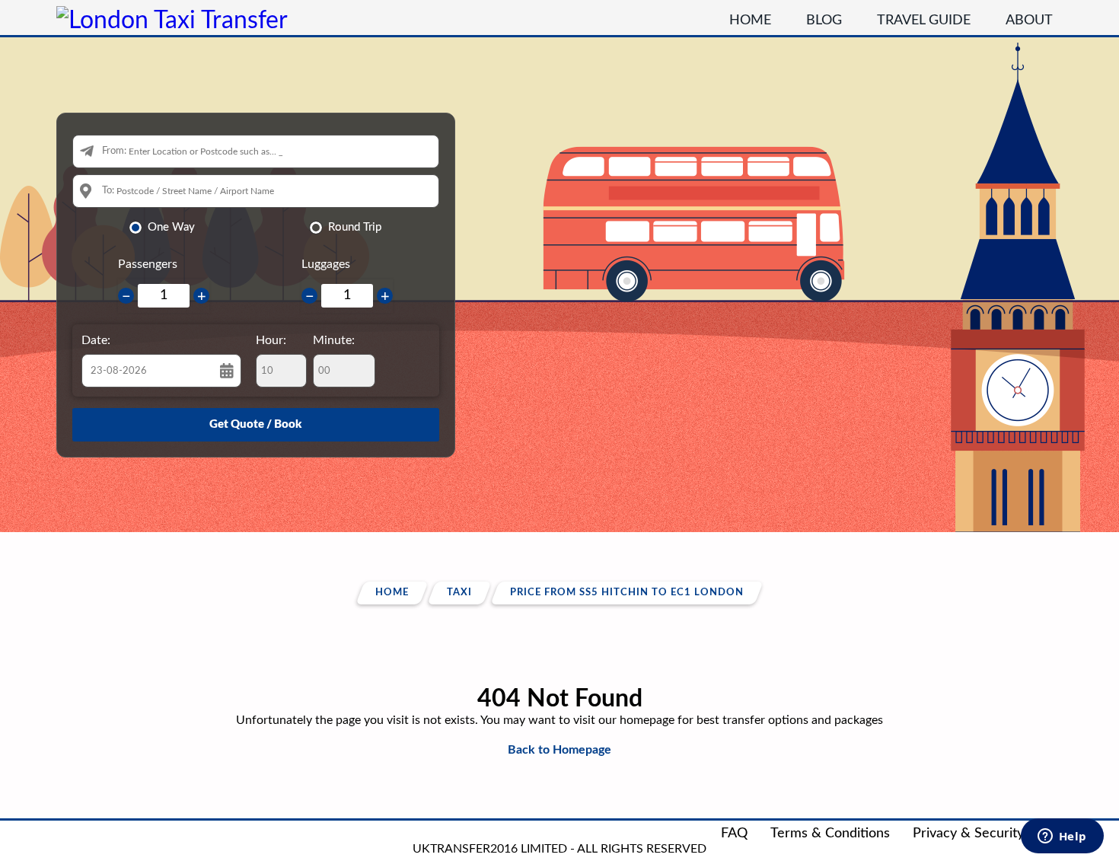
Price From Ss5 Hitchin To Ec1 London (627, 593)
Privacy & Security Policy (988, 833)
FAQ (734, 833)
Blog (824, 20)
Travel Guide (924, 20)
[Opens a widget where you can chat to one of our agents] (1062, 837)
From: (114, 151)
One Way (171, 227)
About (1029, 20)
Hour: (271, 340)
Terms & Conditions (830, 833)
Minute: (334, 340)
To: (108, 191)
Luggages (325, 264)
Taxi (459, 593)
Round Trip (354, 227)
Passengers (147, 264)
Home (750, 20)
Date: (95, 340)
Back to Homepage (559, 750)
